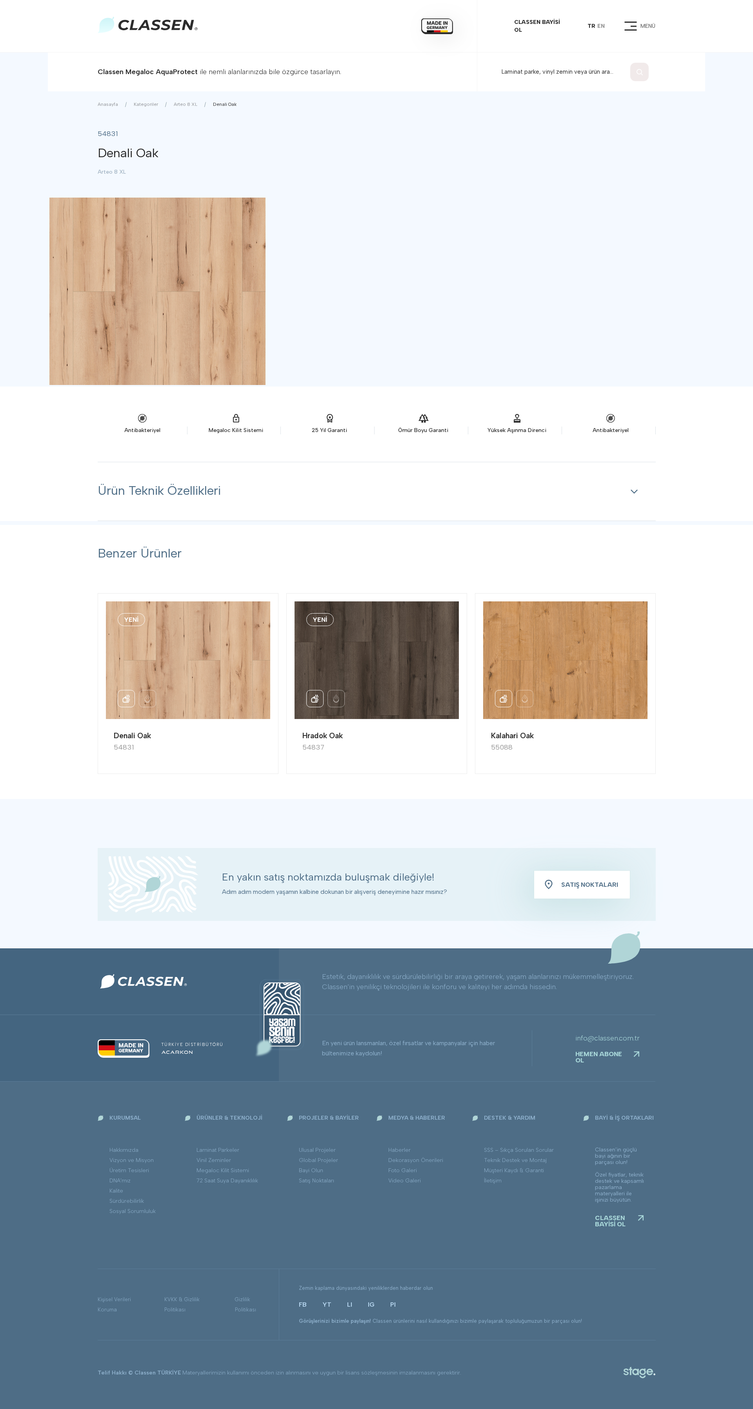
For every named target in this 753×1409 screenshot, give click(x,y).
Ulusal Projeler (317, 1150)
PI (393, 1304)
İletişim (493, 1180)
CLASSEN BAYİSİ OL (537, 26)
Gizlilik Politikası (245, 1304)
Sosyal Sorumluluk (132, 1211)
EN (601, 26)
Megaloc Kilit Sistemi (222, 1170)
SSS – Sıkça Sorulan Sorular (519, 1150)
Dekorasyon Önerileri (415, 1160)
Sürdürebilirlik (126, 1201)
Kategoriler (146, 104)
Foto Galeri (402, 1170)
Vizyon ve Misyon (131, 1160)
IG (371, 1304)
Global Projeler (318, 1160)
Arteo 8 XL (185, 104)
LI (349, 1304)
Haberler (399, 1150)
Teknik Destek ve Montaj (515, 1160)
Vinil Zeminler (213, 1160)
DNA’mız (120, 1180)
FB (303, 1304)
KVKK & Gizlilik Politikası (182, 1304)
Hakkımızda (123, 1150)
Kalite (116, 1190)
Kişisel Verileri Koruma (114, 1304)
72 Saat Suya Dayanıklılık (227, 1180)
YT (326, 1304)
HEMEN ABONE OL (598, 1057)
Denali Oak (224, 104)
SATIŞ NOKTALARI (589, 884)
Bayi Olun (311, 1170)
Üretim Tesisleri (129, 1170)
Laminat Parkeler (217, 1150)
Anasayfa (108, 104)
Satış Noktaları (316, 1180)
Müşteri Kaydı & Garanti (514, 1170)
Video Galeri (404, 1180)
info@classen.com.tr (607, 1038)
